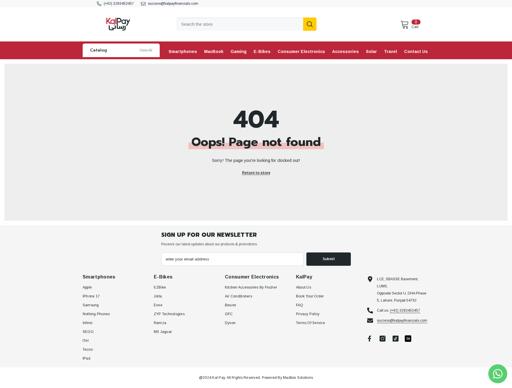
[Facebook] (369, 338)
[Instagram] (382, 338)
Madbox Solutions (298, 378)
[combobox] (239, 24)
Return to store (256, 173)
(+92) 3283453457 (119, 3)
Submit (329, 259)
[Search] (246, 24)
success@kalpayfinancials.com (173, 3)
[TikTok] (395, 338)
